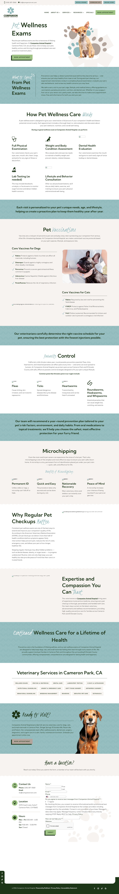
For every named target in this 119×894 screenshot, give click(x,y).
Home (46, 12)
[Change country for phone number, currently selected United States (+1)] (47, 797)
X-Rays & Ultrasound (95, 683)
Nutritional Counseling (27, 688)
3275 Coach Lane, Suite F (28, 805)
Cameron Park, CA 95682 (28, 807)
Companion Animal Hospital (40, 43)
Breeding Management (48, 693)
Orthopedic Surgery (93, 688)
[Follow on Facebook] (2, 873)
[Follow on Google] (2, 882)
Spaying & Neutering (41, 683)
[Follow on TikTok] (2, 879)
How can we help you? (54, 819)
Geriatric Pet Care (81, 693)
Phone (47, 794)
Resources (78, 12)
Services (66, 12)
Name (48, 784)
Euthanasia (97, 693)
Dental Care (57, 683)
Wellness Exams (21, 683)
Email (48, 792)
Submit (51, 832)
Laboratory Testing (75, 683)
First (63, 786)
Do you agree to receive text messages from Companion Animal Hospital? (73, 799)
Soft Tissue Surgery (73, 688)
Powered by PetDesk (43, 888)
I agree (51, 802)
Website (48, 821)
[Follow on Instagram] (2, 876)
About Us (55, 12)
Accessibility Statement (69, 888)
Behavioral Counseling (26, 693)
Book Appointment (105, 12)
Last (63, 789)
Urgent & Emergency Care (51, 688)
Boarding (65, 693)
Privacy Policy (77, 814)
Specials (90, 12)
